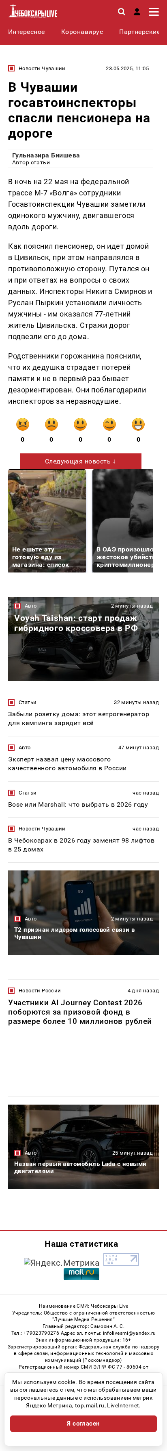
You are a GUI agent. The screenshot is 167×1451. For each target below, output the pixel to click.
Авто (31, 606)
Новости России (40, 991)
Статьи (27, 702)
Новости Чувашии (42, 68)
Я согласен (83, 1423)
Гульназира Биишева (46, 155)
